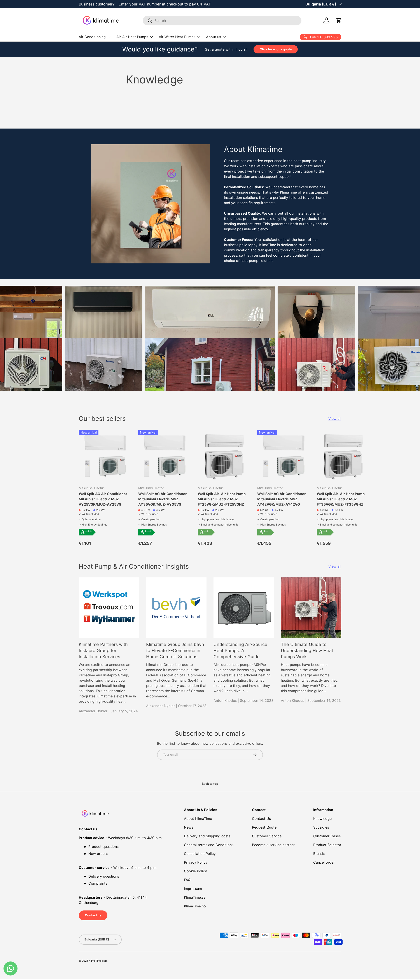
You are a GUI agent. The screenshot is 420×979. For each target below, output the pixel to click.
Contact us (93, 915)
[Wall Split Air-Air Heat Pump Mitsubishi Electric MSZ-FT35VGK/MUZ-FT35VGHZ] (343, 456)
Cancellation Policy (200, 853)
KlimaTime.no (195, 906)
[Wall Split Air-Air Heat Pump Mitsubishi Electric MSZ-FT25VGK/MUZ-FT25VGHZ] (224, 456)
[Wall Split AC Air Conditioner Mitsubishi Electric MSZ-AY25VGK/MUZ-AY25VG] (105, 456)
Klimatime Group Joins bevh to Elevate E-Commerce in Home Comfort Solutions (175, 650)
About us (213, 37)
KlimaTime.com (98, 960)
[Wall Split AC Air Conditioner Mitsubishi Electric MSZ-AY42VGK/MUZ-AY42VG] (283, 456)
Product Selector (327, 845)
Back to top (210, 783)
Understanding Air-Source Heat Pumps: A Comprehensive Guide (240, 650)
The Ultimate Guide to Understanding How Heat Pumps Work (307, 650)
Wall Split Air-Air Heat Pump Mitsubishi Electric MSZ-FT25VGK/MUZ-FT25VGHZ (222, 499)
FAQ (187, 880)
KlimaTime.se (194, 897)
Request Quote (264, 827)
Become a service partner (273, 845)
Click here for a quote (276, 49)
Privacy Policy (195, 862)
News (188, 827)
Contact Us (261, 818)
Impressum (193, 888)
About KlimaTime (198, 818)
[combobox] (222, 20)
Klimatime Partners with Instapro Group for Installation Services (103, 650)
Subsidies (321, 827)
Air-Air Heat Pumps (132, 37)
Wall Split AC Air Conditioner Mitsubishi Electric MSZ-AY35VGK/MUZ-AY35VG (162, 499)
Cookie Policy (195, 871)
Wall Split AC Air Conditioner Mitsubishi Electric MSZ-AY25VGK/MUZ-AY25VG (103, 499)
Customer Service (267, 836)
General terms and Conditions (208, 845)
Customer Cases (327, 836)
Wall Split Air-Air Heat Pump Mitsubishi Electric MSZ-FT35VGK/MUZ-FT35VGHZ (341, 499)
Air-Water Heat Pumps (177, 37)
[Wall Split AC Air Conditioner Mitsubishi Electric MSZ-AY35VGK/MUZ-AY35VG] (164, 456)
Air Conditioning (92, 37)
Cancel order (324, 862)
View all (334, 418)
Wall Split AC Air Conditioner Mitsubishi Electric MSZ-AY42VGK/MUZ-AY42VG (281, 499)
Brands (319, 853)
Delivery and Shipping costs (207, 836)
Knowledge (322, 818)
